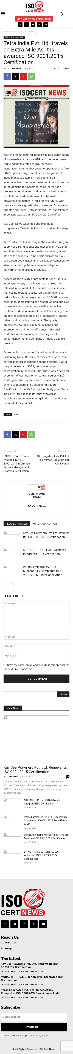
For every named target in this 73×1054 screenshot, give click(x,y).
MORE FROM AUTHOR (44, 523)
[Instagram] (26, 24)
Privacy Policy (40, 1035)
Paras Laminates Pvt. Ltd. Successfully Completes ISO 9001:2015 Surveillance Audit (42, 571)
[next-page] (11, 584)
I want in (32, 1027)
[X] (39, 24)
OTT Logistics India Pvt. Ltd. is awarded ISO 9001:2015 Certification (53, 460)
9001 (16, 414)
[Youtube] (45, 24)
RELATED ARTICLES (17, 523)
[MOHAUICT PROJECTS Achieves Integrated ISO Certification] (12, 554)
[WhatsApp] (31, 76)
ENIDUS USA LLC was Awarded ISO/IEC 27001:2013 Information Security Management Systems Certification (17, 464)
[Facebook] (20, 24)
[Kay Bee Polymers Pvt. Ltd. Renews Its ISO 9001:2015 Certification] (12, 537)
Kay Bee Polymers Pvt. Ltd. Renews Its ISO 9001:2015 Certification (35, 769)
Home (7, 31)
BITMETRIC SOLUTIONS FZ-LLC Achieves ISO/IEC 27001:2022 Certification (41, 855)
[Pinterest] (23, 76)
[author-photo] (36, 501)
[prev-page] (6, 584)
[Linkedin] (33, 24)
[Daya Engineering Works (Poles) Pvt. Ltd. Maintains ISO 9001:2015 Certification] (12, 839)
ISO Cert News (14, 68)
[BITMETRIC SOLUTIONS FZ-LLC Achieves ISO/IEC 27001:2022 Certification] (12, 856)
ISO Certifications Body (24, 31)
